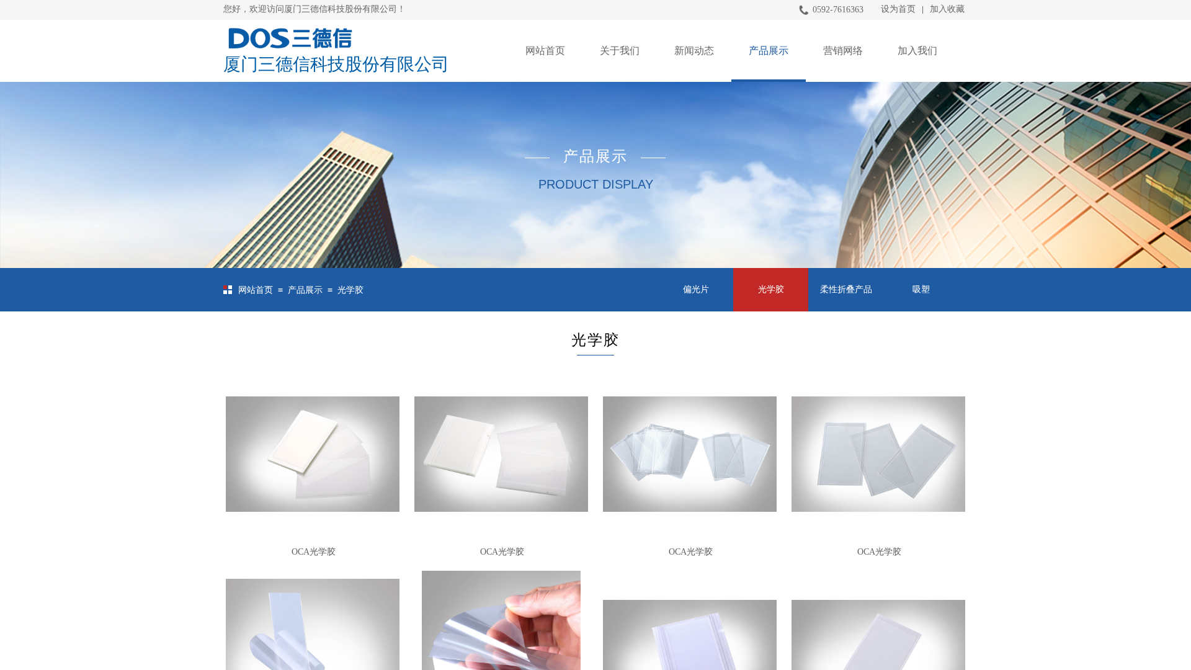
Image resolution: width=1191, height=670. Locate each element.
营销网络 (843, 50)
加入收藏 (947, 9)
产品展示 (768, 50)
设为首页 (898, 9)
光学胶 (350, 290)
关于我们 (620, 50)
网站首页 (545, 50)
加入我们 (917, 50)
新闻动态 (694, 50)
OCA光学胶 (314, 551)
